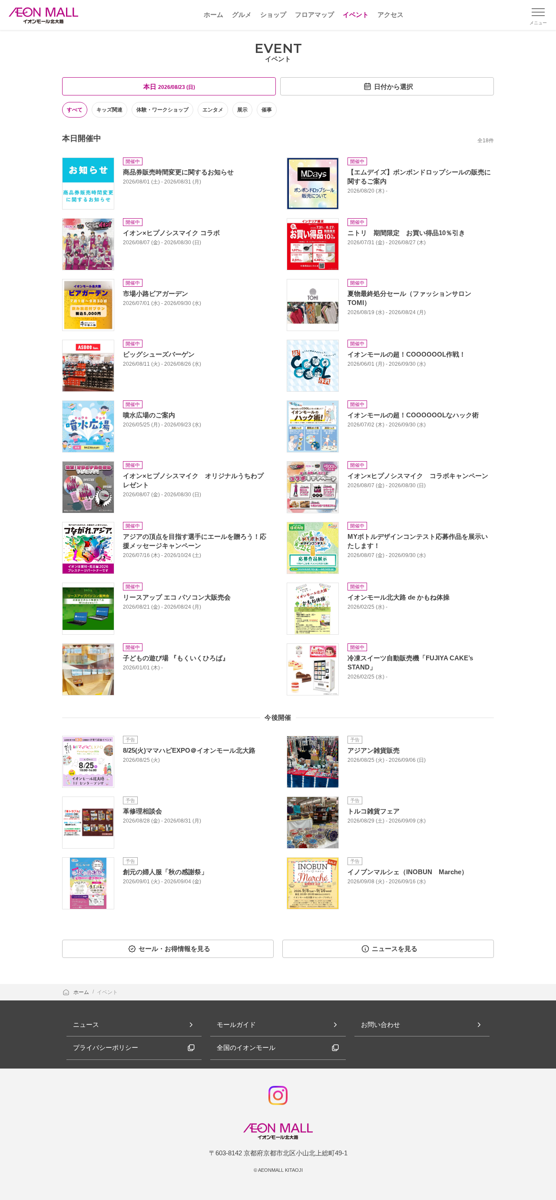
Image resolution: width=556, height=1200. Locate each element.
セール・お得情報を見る (174, 948)
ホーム (81, 992)
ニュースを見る (394, 948)
